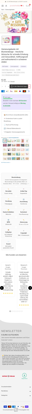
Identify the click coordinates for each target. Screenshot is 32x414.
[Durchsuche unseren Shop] (27, 5)
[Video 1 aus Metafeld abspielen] (16, 40)
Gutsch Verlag (5, 70)
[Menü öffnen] (2, 6)
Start (2, 9)
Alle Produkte (5, 66)
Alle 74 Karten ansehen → (6, 162)
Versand (12, 81)
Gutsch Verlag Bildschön (14, 137)
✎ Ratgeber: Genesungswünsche (14, 132)
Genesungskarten (9, 9)
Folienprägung (8, 204)
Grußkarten (23, 66)
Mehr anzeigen (16, 183)
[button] (30, 288)
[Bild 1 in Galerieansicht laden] (6, 40)
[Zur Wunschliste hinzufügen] (29, 86)
